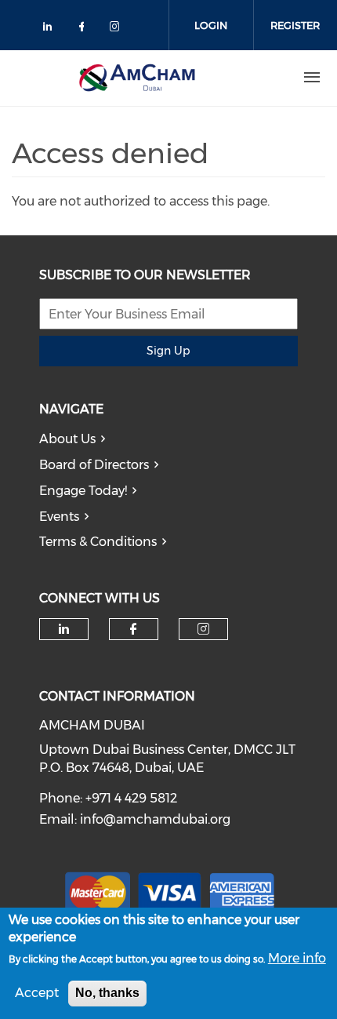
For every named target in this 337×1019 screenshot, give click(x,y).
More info (297, 958)
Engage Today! (83, 490)
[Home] (137, 77)
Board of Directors (94, 464)
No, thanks (107, 992)
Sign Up (168, 351)
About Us (67, 438)
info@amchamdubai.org (155, 819)
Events (59, 516)
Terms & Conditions (98, 541)
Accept (37, 992)
